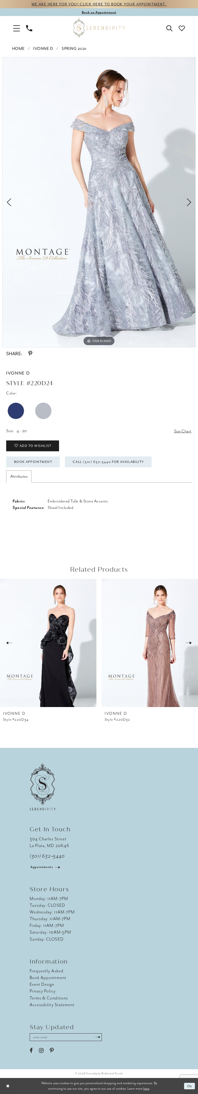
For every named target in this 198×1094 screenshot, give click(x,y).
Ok (190, 1086)
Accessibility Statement (52, 1004)
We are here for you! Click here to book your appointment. (99, 4)
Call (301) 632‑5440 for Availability (108, 462)
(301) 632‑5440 (47, 856)
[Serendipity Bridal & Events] (99, 28)
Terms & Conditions (49, 998)
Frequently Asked (46, 971)
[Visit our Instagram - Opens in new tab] (41, 1051)
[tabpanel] (99, 202)
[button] (16, 28)
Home (18, 48)
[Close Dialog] (7, 1085)
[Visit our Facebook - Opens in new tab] (31, 1051)
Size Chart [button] (183, 431)
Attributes (19, 476)
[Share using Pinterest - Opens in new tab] (30, 354)
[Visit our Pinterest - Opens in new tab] (52, 1051)
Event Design (42, 984)
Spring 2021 (74, 48)
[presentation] (48, 643)
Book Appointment (33, 462)
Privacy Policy (43, 991)
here (146, 1088)
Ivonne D (43, 48)
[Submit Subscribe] (98, 1037)
